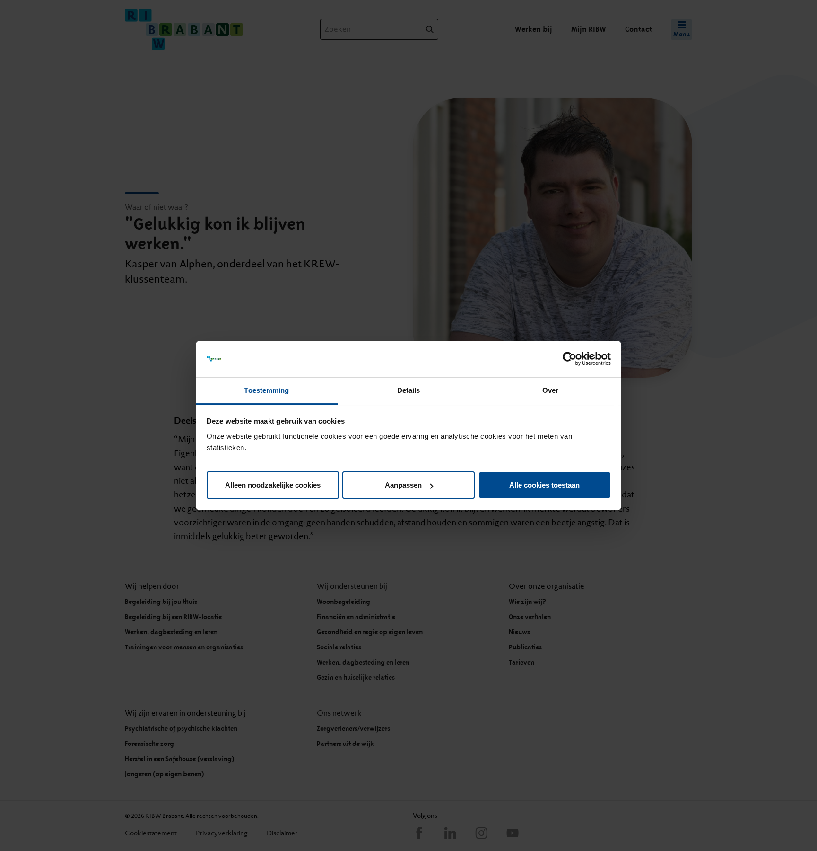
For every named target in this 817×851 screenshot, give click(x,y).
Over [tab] (550, 390)
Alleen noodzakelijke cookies (273, 485)
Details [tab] (408, 390)
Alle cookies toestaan (544, 485)
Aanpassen (403, 485)
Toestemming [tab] (266, 390)
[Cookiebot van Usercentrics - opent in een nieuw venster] (569, 359)
